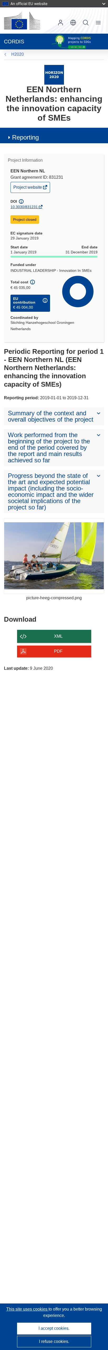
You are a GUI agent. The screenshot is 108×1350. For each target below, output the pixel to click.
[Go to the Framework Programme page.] (54, 74)
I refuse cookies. (54, 1341)
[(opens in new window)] (22, 20)
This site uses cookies (27, 1309)
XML (58, 636)
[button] (73, 22)
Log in (60, 22)
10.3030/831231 (24, 207)
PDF (58, 651)
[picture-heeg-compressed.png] (54, 556)
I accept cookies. (54, 1328)
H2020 (17, 54)
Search (85, 22)
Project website (28, 189)
